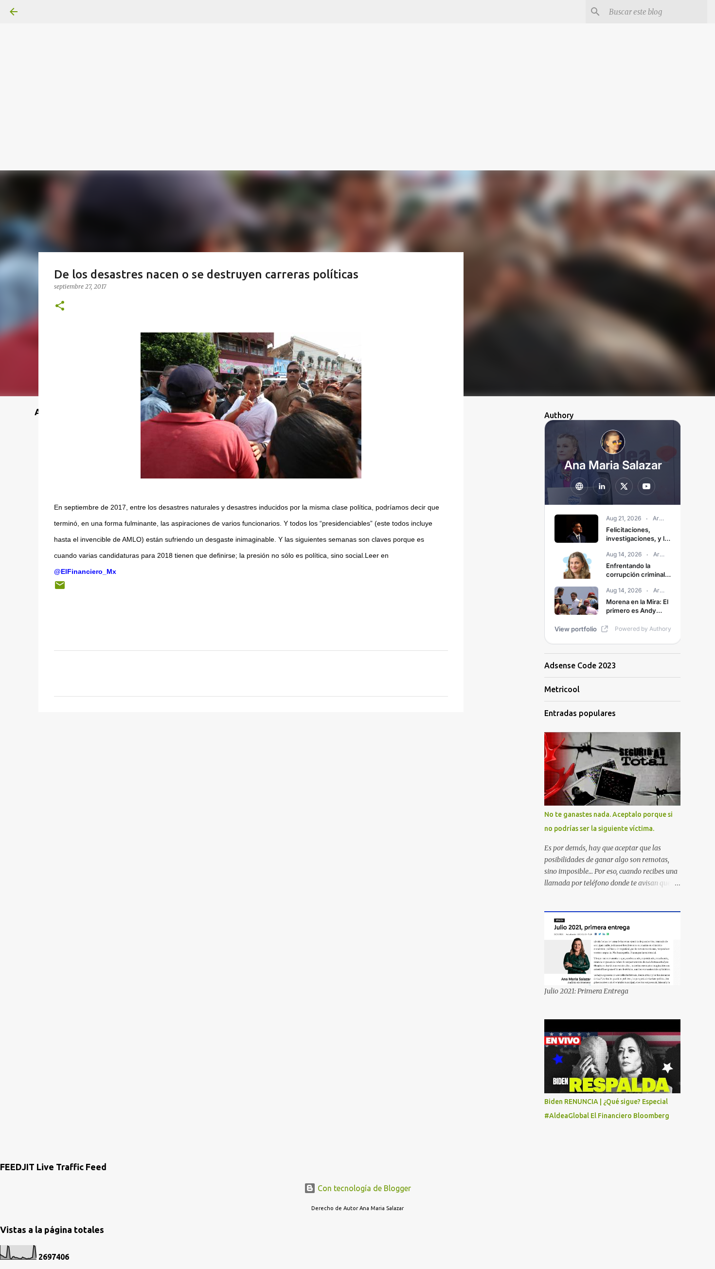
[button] (60, 306)
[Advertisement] (357, 68)
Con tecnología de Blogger (363, 1188)
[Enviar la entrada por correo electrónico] (60, 589)
